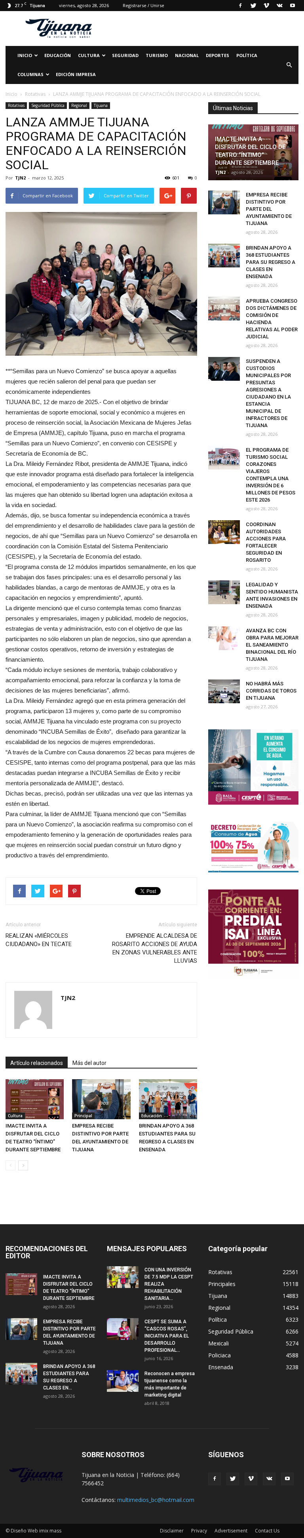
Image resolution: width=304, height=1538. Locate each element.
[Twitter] (253, 5)
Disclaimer (172, 1530)
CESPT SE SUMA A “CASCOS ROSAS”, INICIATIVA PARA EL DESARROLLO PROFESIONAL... (166, 1336)
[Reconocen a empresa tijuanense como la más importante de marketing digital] (123, 1381)
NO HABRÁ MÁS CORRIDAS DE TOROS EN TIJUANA (271, 691)
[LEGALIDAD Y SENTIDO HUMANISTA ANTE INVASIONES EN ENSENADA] (224, 592)
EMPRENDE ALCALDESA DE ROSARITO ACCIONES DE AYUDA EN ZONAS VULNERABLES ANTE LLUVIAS (154, 948)
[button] (288, 64)
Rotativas (16, 105)
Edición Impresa (76, 74)
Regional (79, 105)
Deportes (217, 55)
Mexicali (218, 1343)
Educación (57, 55)
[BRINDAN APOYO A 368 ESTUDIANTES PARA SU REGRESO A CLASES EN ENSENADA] (168, 1099)
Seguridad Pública (48, 105)
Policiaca (219, 1355)
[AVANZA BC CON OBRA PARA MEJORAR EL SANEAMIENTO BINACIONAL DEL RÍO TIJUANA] (224, 638)
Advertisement (231, 1530)
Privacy (199, 1530)
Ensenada (220, 1367)
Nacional (187, 55)
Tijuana (101, 105)
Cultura (15, 1115)
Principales (222, 1284)
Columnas (30, 74)
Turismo (157, 55)
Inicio (24, 55)
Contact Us (267, 1530)
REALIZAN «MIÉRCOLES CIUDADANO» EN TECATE (39, 940)
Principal (83, 1115)
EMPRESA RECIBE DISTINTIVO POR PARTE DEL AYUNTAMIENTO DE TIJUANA (269, 209)
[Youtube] (292, 5)
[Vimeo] (266, 5)
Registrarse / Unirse (143, 5)
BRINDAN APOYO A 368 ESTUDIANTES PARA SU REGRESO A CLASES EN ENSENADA (270, 262)
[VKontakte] (279, 5)
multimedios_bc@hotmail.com (155, 1500)
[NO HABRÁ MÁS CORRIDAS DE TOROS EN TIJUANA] (224, 691)
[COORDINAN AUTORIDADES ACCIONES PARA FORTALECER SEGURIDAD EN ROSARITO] (224, 532)
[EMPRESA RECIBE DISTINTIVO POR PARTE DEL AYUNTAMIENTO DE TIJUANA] (101, 1099)
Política (246, 55)
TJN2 (20, 178)
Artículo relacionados (36, 1063)
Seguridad (125, 55)
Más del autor (89, 1063)
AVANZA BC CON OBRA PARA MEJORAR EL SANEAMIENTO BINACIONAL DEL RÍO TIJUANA (272, 645)
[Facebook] (240, 5)
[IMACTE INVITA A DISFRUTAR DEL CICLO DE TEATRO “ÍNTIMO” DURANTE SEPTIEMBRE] (35, 1099)
